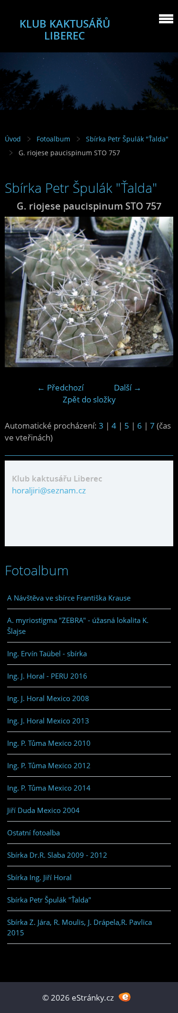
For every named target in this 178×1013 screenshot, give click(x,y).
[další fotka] (158, 292)
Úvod (13, 138)
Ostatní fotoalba (33, 832)
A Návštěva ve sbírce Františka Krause (69, 597)
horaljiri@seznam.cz (49, 490)
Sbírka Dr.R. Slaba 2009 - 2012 (57, 855)
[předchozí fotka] (20, 292)
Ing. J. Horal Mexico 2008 (48, 698)
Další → (127, 387)
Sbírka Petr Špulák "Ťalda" (127, 138)
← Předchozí (60, 387)
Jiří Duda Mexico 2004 (43, 810)
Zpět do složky (89, 399)
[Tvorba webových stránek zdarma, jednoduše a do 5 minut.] (125, 997)
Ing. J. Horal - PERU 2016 (47, 676)
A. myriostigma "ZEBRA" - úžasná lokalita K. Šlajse (78, 625)
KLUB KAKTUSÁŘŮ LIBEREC (64, 29)
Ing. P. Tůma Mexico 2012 (49, 765)
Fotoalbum (53, 138)
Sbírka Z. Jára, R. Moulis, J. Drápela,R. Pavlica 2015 (79, 927)
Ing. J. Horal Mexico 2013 (48, 720)
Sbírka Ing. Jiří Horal (39, 877)
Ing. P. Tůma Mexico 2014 (49, 787)
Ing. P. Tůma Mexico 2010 (49, 743)
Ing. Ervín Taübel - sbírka (47, 653)
